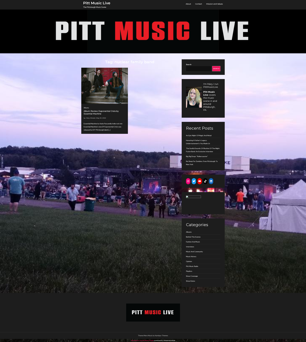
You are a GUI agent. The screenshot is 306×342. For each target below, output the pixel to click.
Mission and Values (214, 4)
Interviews (190, 247)
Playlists (189, 271)
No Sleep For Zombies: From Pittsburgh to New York (202, 162)
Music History (191, 256)
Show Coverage (192, 276)
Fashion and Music (193, 242)
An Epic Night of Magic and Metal (198, 135)
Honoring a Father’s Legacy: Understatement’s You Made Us (198, 141)
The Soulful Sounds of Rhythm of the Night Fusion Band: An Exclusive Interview (203, 149)
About (188, 4)
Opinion (189, 261)
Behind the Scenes (193, 237)
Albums (86, 108)
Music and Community (194, 252)
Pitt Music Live (96, 3)
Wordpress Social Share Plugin (142, 340)
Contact (198, 4)
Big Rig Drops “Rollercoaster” (197, 156)
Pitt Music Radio (192, 266)
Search (188, 64)
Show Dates (190, 281)
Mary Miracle (90, 118)
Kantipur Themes (161, 335)
